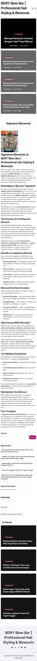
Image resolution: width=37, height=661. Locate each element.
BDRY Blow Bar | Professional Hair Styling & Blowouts (15, 8)
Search (4, 433)
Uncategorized (18, 34)
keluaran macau (6, 514)
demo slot (4, 507)
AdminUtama (14, 45)
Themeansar (18, 658)
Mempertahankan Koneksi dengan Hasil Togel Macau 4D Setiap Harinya (18, 41)
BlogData (28, 656)
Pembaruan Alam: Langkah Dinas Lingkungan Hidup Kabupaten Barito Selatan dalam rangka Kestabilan (17, 477)
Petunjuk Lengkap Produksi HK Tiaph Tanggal (17, 470)
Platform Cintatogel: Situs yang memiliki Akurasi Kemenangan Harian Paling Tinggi (18, 107)
